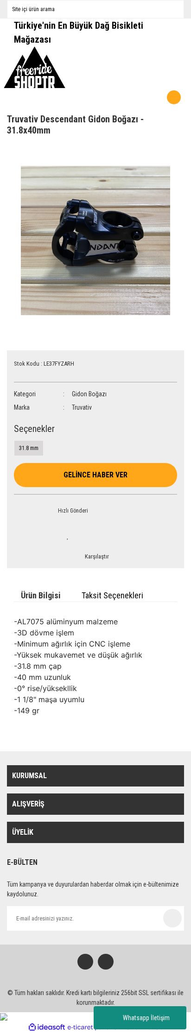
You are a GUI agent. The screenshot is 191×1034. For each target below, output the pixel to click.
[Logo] (35, 67)
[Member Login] (150, 97)
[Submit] (172, 918)
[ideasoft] (46, 1027)
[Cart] (137, 97)
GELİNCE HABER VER (95, 474)
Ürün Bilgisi (41, 595)
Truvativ (82, 407)
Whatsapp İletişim (146, 1017)
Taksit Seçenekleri (112, 595)
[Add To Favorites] (67, 536)
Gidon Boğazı (89, 394)
